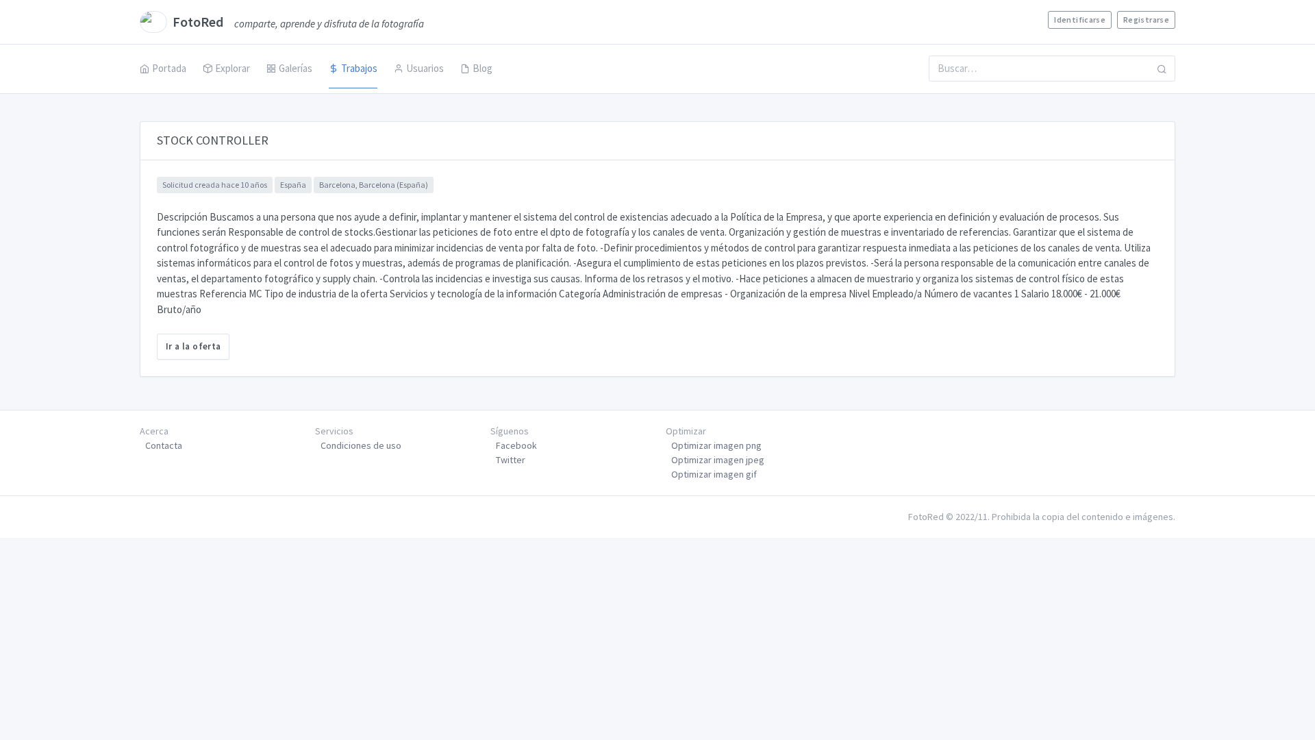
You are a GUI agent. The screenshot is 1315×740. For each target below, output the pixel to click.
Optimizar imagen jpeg (717, 460)
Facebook (516, 445)
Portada (169, 68)
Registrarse (1146, 19)
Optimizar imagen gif (714, 474)
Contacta (163, 445)
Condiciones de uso (361, 445)
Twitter (510, 460)
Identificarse (1079, 19)
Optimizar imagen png (716, 445)
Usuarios (425, 68)
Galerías (295, 68)
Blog (482, 68)
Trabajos (359, 68)
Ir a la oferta (193, 346)
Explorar (232, 68)
